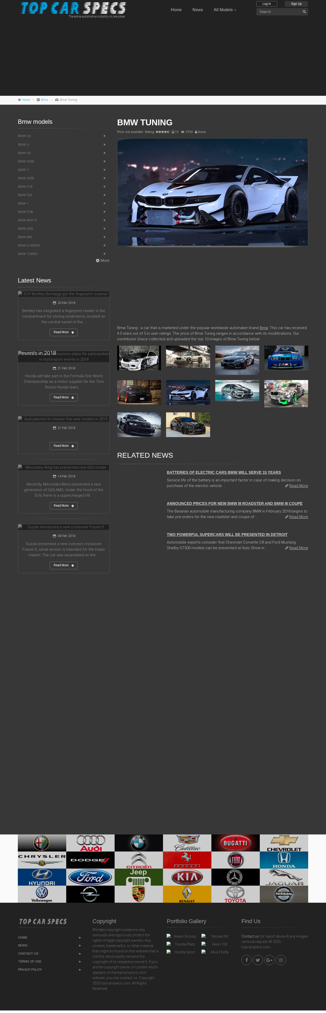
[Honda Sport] (183, 953)
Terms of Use (29, 961)
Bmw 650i (25, 229)
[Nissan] (284, 894)
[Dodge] (90, 860)
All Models (223, 10)
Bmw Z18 (25, 186)
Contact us (250, 936)
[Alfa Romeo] (42, 843)
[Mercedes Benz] (235, 877)
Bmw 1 (23, 203)
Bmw (44, 100)
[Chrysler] (42, 860)
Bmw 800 (25, 237)
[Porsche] (139, 894)
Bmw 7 (23, 170)
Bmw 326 (25, 195)
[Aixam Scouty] (183, 937)
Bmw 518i (25, 212)
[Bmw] (139, 843)
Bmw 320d (26, 178)
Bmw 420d (26, 161)
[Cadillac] (187, 843)
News (198, 10)
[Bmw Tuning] (212, 192)
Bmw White (27, 220)
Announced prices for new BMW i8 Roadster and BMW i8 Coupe (235, 503)
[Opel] (90, 894)
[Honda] (284, 860)
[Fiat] (235, 860)
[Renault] (187, 894)
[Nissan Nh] (217, 937)
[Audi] (90, 843)
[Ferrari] (187, 860)
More (105, 260)
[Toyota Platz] (183, 945)
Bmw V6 (24, 153)
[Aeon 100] (217, 945)
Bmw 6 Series (29, 245)
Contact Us (28, 953)
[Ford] (90, 877)
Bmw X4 (24, 136)
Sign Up (296, 4)
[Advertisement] (163, 56)
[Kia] (187, 877)
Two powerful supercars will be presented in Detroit (227, 534)
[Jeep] (139, 877)
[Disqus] (212, 624)
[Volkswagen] (42, 894)
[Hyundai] (42, 877)
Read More (298, 485)
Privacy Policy (30, 969)
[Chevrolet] (284, 843)
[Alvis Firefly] (217, 953)
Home (176, 10)
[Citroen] (139, 860)
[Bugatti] (235, 843)
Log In (267, 4)
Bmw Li (23, 144)
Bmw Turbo (28, 254)
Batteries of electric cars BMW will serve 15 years (224, 472)
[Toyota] (235, 894)
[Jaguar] (284, 877)
